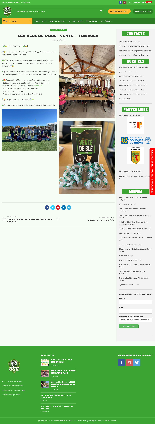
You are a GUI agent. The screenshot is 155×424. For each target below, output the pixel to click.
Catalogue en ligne (143, 11)
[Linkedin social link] (63, 207)
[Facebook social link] (120, 2)
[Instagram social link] (124, 2)
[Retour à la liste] (58, 219)
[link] (38, 86)
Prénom (122, 299)
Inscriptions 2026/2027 (119, 11)
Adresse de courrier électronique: (131, 317)
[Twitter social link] (52, 207)
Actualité (61, 30)
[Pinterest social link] (58, 207)
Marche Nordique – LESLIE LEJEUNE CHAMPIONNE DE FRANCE (63, 384)
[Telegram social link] (69, 207)
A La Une (54, 30)
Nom (121, 308)
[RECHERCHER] (101, 11)
